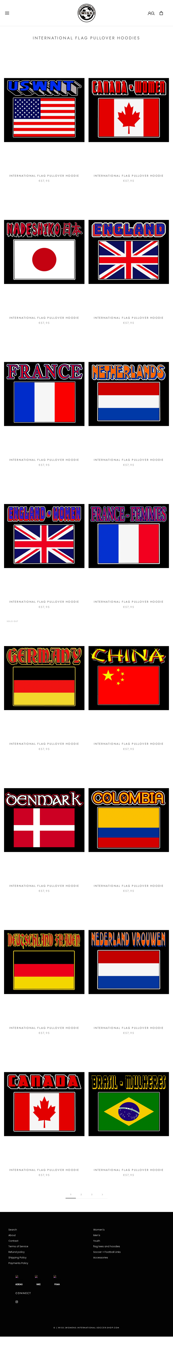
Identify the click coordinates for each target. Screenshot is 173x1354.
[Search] (153, 13)
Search (12, 1229)
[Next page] (102, 1194)
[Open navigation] (7, 13)
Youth (96, 1241)
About (12, 1235)
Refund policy (16, 1252)
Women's (99, 1229)
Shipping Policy (17, 1257)
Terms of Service (18, 1246)
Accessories (100, 1257)
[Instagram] (17, 1302)
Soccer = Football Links (107, 1252)
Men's (96, 1235)
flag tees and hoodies (106, 1246)
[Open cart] (161, 13)
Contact (13, 1241)
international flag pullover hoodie (44, 176)
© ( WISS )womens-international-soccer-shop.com (86, 1327)
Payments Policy (18, 1263)
